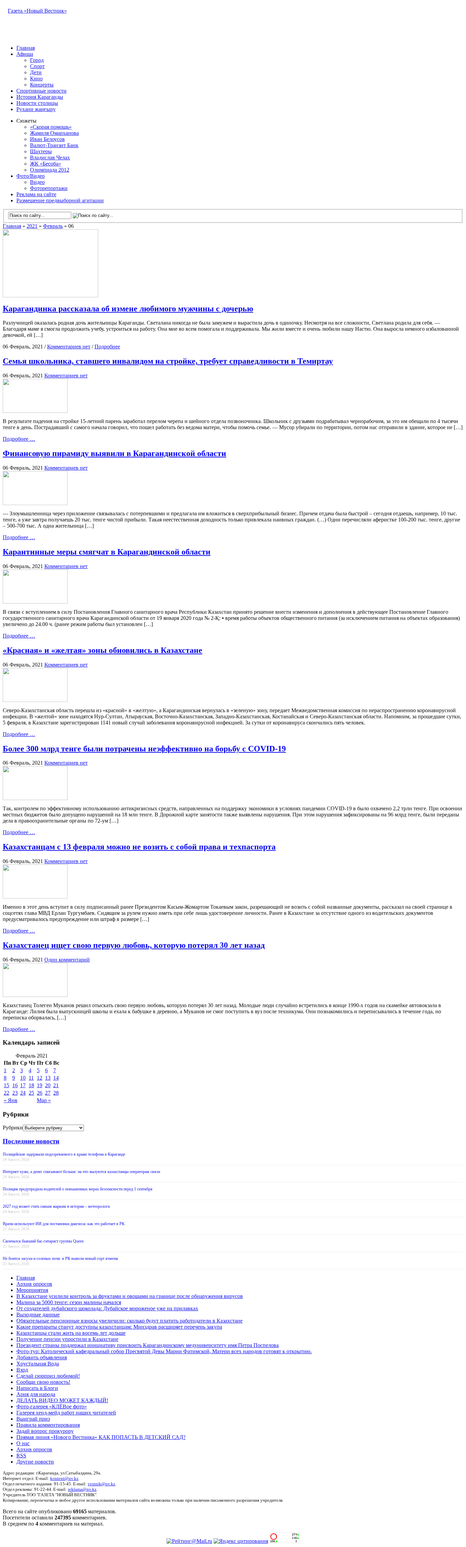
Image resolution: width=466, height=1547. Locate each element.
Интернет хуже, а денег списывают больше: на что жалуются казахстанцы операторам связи (81, 1171)
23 (15, 1093)
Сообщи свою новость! (43, 1382)
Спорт (37, 66)
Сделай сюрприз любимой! (48, 1376)
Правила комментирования (48, 1425)
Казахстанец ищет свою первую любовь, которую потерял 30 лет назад (134, 945)
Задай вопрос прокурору (45, 1431)
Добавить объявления (41, 1357)
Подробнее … (19, 439)
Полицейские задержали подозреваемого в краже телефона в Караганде (64, 1154)
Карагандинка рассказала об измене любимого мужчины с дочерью (128, 308)
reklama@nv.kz (82, 1489)
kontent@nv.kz (64, 1478)
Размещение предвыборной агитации (60, 200)
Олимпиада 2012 (49, 170)
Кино (36, 78)
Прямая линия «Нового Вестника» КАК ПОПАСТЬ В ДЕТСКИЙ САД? (101, 1437)
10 (23, 1078)
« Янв (10, 1100)
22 (6, 1093)
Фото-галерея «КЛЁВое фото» (51, 1406)
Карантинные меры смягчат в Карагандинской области (106, 551)
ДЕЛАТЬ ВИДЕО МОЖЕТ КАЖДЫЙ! (62, 1400)
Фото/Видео (30, 176)
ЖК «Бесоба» (45, 164)
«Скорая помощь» (51, 127)
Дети (36, 72)
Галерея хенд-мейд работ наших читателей (66, 1413)
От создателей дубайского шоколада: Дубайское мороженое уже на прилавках (107, 1308)
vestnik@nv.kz (101, 1483)
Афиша (24, 54)
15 (6, 1085)
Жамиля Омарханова (54, 133)
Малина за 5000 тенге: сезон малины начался (68, 1302)
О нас (23, 1443)
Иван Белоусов (47, 139)
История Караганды (39, 97)
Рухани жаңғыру (36, 109)
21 (56, 1085)
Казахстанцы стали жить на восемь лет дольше (71, 1333)
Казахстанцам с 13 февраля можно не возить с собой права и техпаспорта (139, 846)
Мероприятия (32, 1290)
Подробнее (107, 346)
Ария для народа (35, 1394)
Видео (37, 182)
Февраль (53, 226)
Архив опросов (34, 1284)
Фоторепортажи (49, 188)
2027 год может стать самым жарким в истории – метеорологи (56, 1206)
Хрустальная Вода (37, 1363)
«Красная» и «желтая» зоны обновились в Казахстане (102, 650)
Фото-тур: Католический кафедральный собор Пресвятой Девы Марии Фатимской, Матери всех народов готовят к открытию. (164, 1351)
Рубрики (13, 1127)
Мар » (44, 1100)
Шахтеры (41, 151)
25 (31, 1093)
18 (31, 1085)
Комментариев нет (68, 346)
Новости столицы (37, 103)
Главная (25, 48)
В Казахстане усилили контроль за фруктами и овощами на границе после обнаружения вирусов (129, 1296)
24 (23, 1093)
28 (56, 1093)
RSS (21, 1455)
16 (15, 1085)
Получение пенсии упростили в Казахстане (67, 1339)
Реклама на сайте (36, 194)
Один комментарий (67, 960)
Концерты (42, 85)
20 (47, 1085)
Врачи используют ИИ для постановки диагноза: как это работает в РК (64, 1223)
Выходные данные (38, 1314)
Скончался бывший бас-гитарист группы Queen (43, 1241)
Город (37, 60)
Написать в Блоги (37, 1388)
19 (39, 1085)
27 (47, 1093)
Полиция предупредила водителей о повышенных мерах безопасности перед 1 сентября (77, 1189)
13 (47, 1078)
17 (23, 1085)
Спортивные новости (41, 91)
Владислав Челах (50, 157)
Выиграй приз (33, 1419)
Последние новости (31, 1141)
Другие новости (35, 1462)
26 (39, 1093)
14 (56, 1078)
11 (31, 1078)
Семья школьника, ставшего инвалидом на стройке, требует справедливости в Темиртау (168, 361)
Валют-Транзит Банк (54, 145)
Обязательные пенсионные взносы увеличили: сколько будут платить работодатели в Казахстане (129, 1321)
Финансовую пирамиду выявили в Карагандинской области (114, 453)
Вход (22, 1370)
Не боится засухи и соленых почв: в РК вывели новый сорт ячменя (60, 1258)
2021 (32, 226)
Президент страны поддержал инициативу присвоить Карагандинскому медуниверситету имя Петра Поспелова (147, 1345)
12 (39, 1078)
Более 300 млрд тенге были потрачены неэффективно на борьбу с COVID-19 (144, 748)
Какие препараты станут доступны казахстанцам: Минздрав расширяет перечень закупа (119, 1327)
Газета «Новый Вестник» (37, 11)
